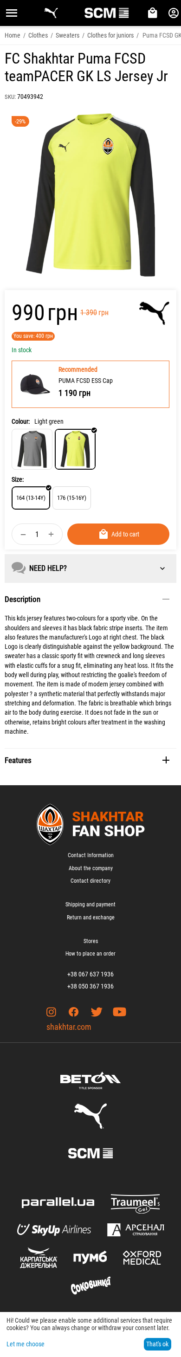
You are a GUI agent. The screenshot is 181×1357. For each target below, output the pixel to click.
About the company (91, 868)
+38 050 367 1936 (90, 986)
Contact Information (91, 855)
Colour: (21, 421)
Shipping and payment (90, 904)
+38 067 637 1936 (90, 974)
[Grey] (32, 449)
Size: (18, 479)
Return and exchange (91, 917)
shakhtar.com (68, 1027)
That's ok (157, 1344)
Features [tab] (18, 760)
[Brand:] (154, 313)
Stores (91, 941)
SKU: (10, 96)
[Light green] (75, 449)
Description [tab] (22, 599)
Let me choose (25, 1344)
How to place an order (90, 953)
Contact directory (90, 881)
